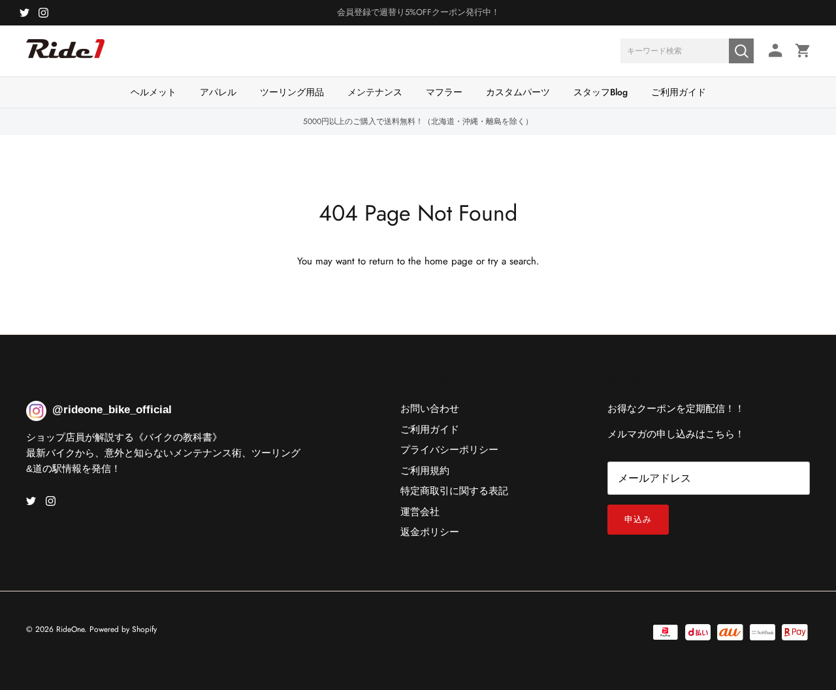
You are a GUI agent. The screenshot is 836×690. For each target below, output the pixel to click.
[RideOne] (65, 55)
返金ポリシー (429, 532)
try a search (512, 261)
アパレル (218, 92)
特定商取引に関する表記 (454, 491)
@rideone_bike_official (112, 409)
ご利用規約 (424, 470)
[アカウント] (773, 50)
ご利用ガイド (678, 92)
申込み (638, 519)
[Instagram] (43, 13)
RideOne (70, 629)
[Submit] (741, 51)
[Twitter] (24, 13)
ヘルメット (153, 92)
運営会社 (420, 512)
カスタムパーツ (518, 92)
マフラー (444, 92)
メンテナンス (374, 92)
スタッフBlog (600, 92)
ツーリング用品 (292, 92)
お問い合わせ (429, 408)
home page (449, 261)
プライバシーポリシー (449, 450)
